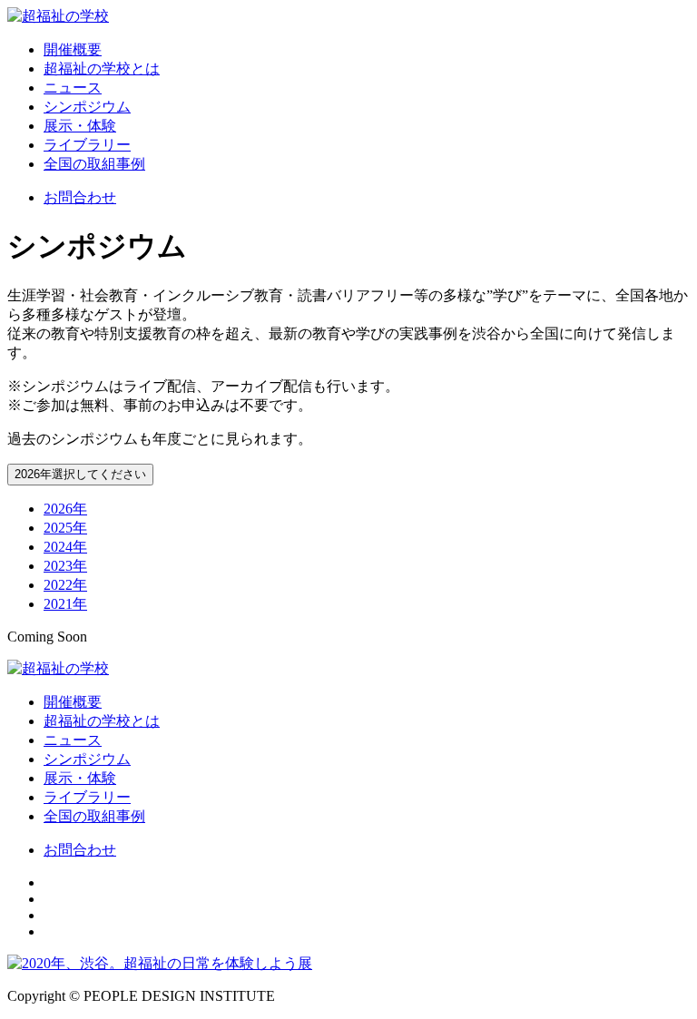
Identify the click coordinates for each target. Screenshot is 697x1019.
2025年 (65, 527)
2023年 (65, 565)
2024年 (65, 546)
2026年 (65, 508)
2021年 (65, 604)
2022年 (65, 585)
